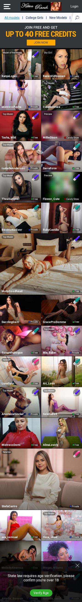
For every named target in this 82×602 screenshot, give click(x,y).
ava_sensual (10, 537)
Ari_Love (49, 383)
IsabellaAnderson (13, 168)
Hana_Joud (50, 537)
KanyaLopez (10, 76)
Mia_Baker (49, 352)
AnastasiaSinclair (13, 414)
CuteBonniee (51, 107)
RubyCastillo (51, 229)
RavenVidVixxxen (54, 76)
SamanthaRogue (12, 352)
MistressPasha (11, 107)
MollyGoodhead (12, 291)
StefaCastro (9, 506)
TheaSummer (11, 199)
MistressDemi (11, 445)
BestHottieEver (12, 229)
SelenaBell (50, 414)
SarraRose (50, 168)
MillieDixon (50, 137)
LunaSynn (8, 383)
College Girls (34, 17)
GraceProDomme (54, 322)
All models (12, 17)
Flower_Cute (51, 199)
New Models (58, 17)
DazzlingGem (10, 322)
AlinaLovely (50, 445)
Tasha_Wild (9, 137)
